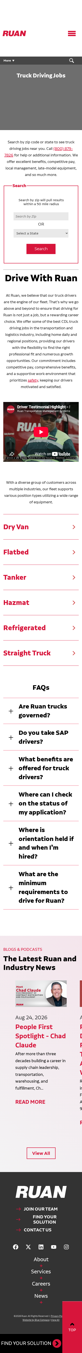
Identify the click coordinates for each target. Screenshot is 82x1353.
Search (41, 248)
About (41, 1259)
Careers (41, 1284)
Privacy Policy (58, 1316)
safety (33, 380)
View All (41, 1153)
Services (41, 1271)
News (41, 1296)
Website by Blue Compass (36, 1320)
